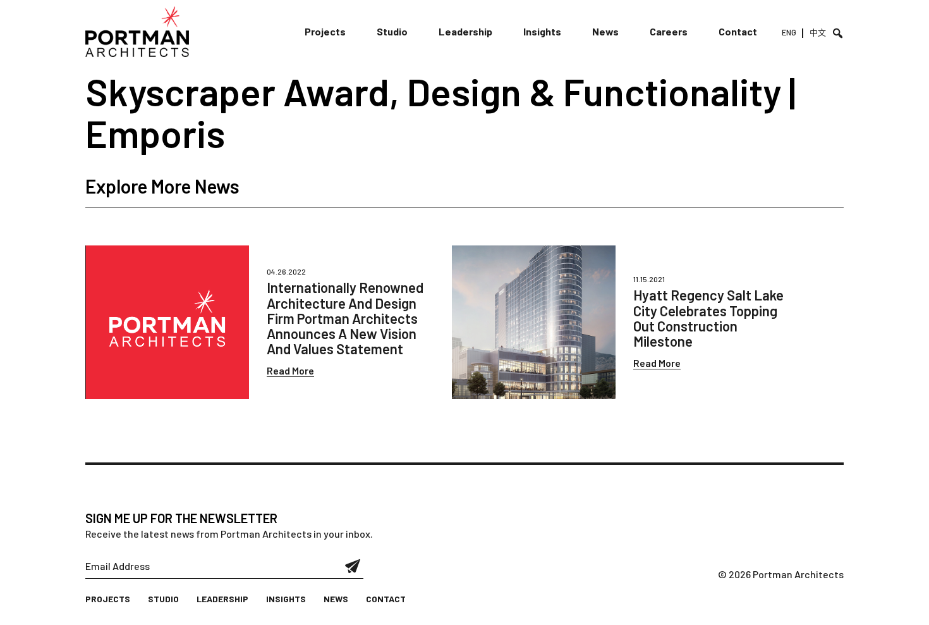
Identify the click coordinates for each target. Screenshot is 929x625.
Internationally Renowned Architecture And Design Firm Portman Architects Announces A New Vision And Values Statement (345, 318)
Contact (738, 31)
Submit (353, 566)
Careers (669, 31)
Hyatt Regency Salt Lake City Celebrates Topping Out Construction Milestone (708, 318)
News (605, 31)
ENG (789, 32)
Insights (542, 31)
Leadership (465, 31)
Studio (392, 31)
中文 (818, 32)
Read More (290, 370)
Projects (325, 31)
